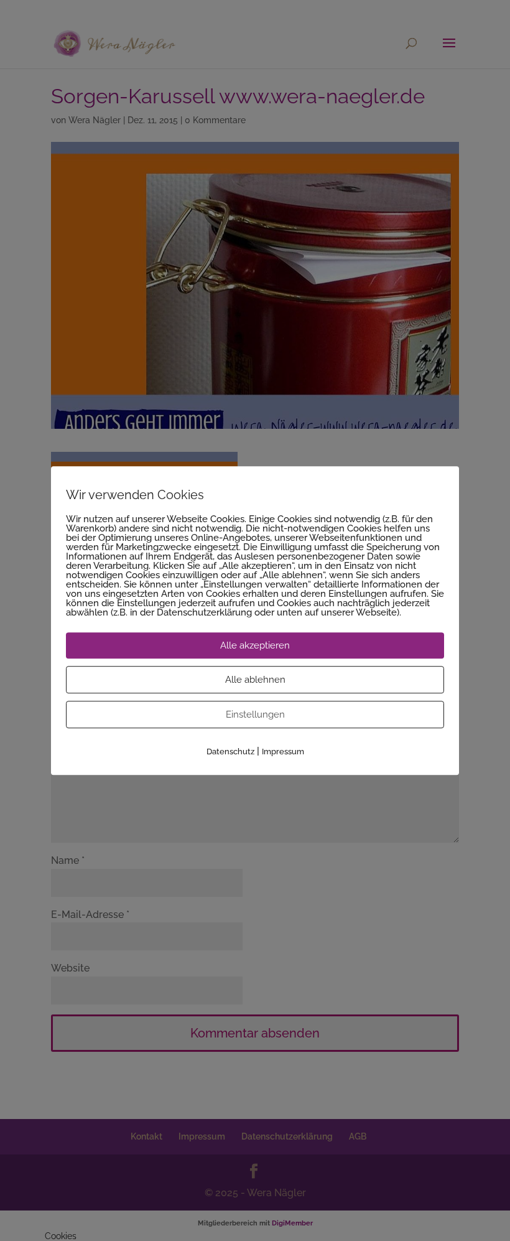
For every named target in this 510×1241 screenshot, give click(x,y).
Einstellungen (255, 714)
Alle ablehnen (255, 679)
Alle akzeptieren (255, 645)
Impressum (283, 751)
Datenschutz (230, 751)
